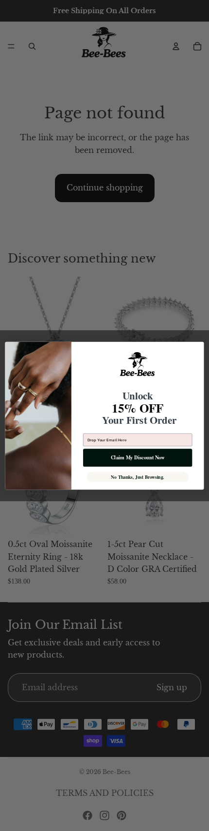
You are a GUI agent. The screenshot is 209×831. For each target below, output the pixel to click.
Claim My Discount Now (137, 457)
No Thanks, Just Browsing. (137, 476)
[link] (138, 367)
